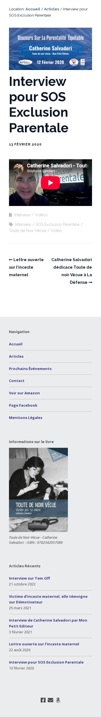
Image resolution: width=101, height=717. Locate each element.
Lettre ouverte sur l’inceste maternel (26, 267)
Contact (16, 380)
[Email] (50, 700)
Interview (22, 215)
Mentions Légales (25, 417)
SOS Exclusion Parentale (57, 224)
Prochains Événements (30, 368)
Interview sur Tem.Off (29, 578)
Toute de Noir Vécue (27, 230)
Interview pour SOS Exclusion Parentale (46, 662)
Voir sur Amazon (24, 392)
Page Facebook (23, 405)
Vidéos (41, 215)
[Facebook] (43, 700)
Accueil (33, 9)
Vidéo (56, 230)
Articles (51, 9)
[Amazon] (58, 700)
